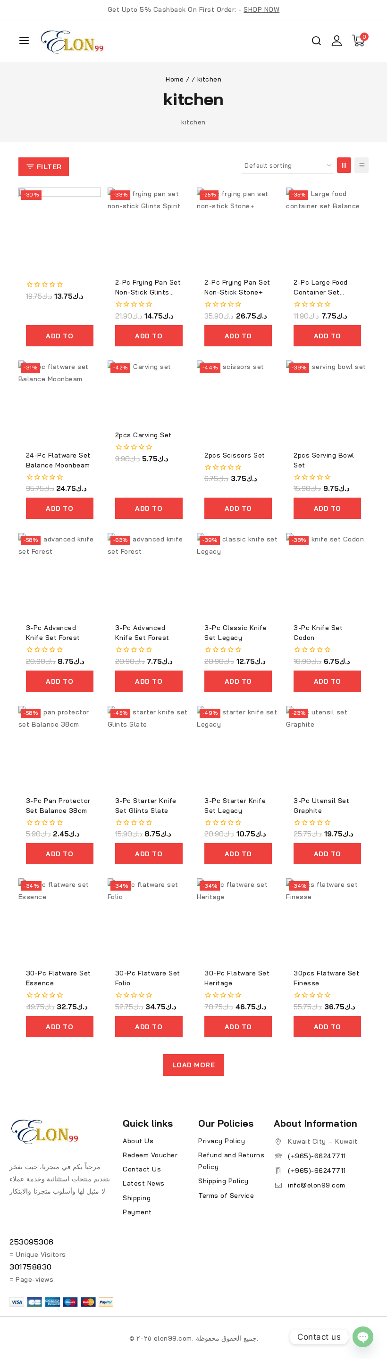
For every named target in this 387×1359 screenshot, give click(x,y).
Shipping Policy (223, 1181)
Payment (137, 1212)
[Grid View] (344, 165)
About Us (138, 1141)
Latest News (144, 1183)
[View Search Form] (316, 40)
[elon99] (72, 40)
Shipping (137, 1198)
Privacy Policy (221, 1141)
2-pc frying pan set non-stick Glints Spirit (148, 292)
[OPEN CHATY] (363, 1336)
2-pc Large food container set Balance (321, 292)
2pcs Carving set (143, 435)
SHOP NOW (261, 9)
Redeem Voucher (150, 1155)
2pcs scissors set (234, 455)
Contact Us (142, 1169)
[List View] (361, 165)
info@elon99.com (316, 1185)
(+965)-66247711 (317, 1156)
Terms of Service (226, 1195)
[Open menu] (24, 40)
